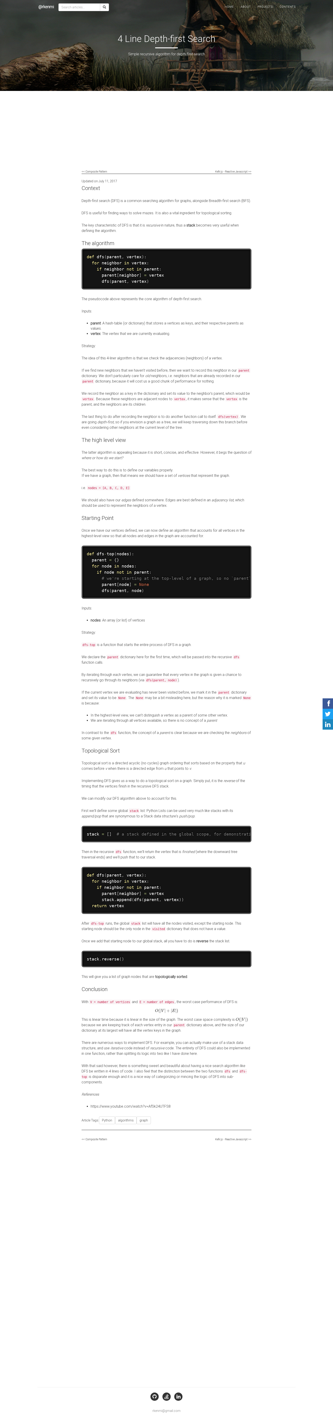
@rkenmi (46, 6)
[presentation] (166, 1010)
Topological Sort (101, 751)
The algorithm (98, 243)
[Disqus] (166, 1200)
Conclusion (95, 989)
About (246, 6)
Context (91, 188)
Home (229, 6)
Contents (288, 6)
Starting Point (98, 518)
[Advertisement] (166, 134)
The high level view (104, 440)
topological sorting (216, 213)
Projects (265, 6)
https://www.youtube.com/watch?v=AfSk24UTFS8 (131, 1106)
